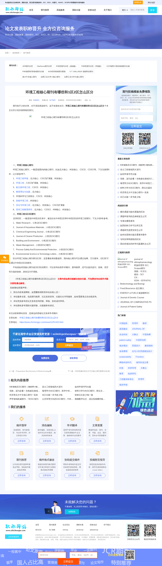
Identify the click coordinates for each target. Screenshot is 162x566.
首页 (31, 10)
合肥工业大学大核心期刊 (74, 77)
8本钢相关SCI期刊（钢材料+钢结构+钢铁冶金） (31, 387)
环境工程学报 (22, 178)
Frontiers (140, 357)
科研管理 (132, 368)
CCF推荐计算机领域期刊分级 (118, 66)
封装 (121, 368)
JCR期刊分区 (27, 66)
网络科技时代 (125, 362)
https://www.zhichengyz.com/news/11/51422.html (41, 322)
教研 (145, 323)
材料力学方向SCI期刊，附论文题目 (91, 391)
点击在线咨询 (13, 537)
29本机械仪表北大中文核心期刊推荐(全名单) (92, 371)
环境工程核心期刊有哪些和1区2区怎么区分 (38, 318)
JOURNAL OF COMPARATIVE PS (135, 302)
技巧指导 (26, 53)
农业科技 (123, 334)
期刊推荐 (45, 10)
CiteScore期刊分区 (44, 66)
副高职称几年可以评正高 (131, 225)
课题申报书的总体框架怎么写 (133, 216)
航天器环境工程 (23, 187)
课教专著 (79, 525)
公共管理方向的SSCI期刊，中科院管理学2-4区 (63, 399)
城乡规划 (123, 346)
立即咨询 (21, 441)
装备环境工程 (22, 201)
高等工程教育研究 (24, 209)
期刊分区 (38, 530)
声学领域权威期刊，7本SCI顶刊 (23, 399)
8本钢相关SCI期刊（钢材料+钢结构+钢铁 (138, 165)
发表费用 (123, 351)
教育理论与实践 (23, 192)
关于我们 (108, 10)
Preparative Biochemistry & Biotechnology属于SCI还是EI (38, 371)
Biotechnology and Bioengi (132, 284)
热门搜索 (52, 530)
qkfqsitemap (94, 530)
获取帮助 (74, 358)
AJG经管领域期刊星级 (57, 71)
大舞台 (135, 334)
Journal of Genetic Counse (132, 297)
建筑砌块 (149, 346)
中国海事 (147, 334)
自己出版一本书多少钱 (52, 395)
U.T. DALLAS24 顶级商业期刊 (81, 71)
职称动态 (92, 10)
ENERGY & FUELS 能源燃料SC (135, 293)
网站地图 (151, 3)
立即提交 (136, 126)
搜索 (152, 10)
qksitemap (79, 530)
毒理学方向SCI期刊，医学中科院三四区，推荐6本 (64, 391)
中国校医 (123, 323)
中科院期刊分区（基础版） (66, 66)
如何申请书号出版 (83, 387)
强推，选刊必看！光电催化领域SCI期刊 (27, 391)
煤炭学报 (123, 385)
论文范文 (66, 525)
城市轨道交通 (142, 362)
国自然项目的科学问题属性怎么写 (135, 244)
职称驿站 (36, 100)
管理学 (135, 323)
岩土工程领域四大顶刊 (52, 387)
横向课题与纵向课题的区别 (132, 212)
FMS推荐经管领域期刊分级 (33, 71)
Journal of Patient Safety (131, 307)
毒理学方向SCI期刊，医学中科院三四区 (138, 183)
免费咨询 (45, 358)
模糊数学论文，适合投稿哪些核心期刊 (92, 399)
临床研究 (132, 374)
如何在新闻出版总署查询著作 (133, 235)
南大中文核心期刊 (29, 77)
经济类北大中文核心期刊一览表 (23, 395)
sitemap (65, 530)
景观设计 (136, 346)
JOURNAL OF (138, 329)
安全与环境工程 (23, 205)
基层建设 (123, 329)
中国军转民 (141, 340)
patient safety (125, 340)
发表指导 (15, 53)
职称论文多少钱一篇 (84, 395)
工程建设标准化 (126, 379)
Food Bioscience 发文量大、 (133, 288)
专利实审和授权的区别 (130, 239)
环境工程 (20, 183)
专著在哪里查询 (127, 221)
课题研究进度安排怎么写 (131, 230)
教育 (121, 374)
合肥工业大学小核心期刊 (50, 77)
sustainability (125, 357)
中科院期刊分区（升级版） (92, 66)
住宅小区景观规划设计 (142, 351)
